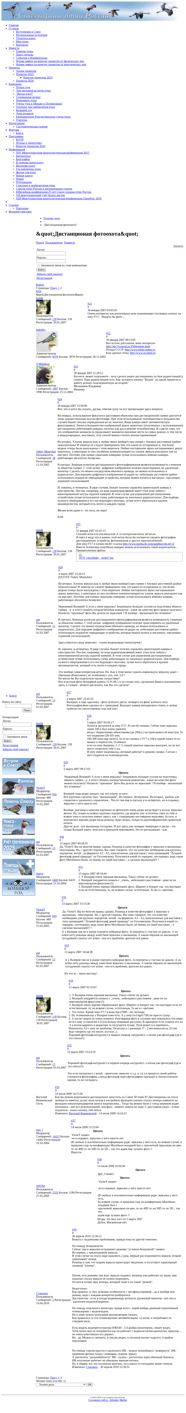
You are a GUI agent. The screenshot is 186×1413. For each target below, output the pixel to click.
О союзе (14, 28)
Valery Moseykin (46, 451)
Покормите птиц (26, 100)
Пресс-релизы (24, 54)
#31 (80, 867)
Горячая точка (24, 51)
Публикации (24, 182)
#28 (89, 715)
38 (53, 458)
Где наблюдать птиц (28, 169)
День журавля (24, 113)
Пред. (53, 288)
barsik (39, 298)
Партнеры (22, 208)
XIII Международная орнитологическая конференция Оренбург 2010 (59, 198)
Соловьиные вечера (28, 97)
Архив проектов (26, 70)
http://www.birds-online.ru (140, 349)
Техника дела (51, 218)
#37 (73, 1120)
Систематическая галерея (31, 126)
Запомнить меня (17, 736)
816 (54, 794)
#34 (71, 980)
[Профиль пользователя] (43, 313)
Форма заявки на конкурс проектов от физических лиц (50, 61)
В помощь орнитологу (30, 162)
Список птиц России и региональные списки (44, 188)
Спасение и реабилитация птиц (35, 185)
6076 (55, 356)
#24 (60, 399)
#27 (69, 692)
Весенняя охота (25, 165)
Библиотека (23, 156)
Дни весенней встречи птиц (33, 90)
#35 (69, 1045)
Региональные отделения (31, 35)
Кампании (15, 84)
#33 (66, 945)
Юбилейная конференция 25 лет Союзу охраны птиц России (53, 191)
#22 (108, 333)
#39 (74, 1229)
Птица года (23, 87)
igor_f (39, 1129)
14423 (56, 1136)
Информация (17, 149)
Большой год (24, 110)
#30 (62, 836)
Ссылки (14, 205)
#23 (76, 366)
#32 (64, 897)
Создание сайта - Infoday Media (107, 1400)
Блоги (19, 133)
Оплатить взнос (26, 38)
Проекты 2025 (25, 74)
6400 (55, 880)
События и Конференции (31, 57)
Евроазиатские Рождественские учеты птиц (43, 116)
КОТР (20, 139)
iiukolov (41, 329)
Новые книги (24, 175)
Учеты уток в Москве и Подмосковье (39, 103)
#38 (99, 1159)
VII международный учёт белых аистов (40, 195)
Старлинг (42, 1293)
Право (20, 178)
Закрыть (178, 245)
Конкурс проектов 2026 (30, 146)
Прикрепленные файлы (90, 550)
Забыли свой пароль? (16, 749)
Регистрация (10, 745)
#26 (60, 567)
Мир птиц (22, 41)
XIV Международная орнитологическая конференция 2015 (52, 152)
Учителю (21, 120)
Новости (14, 48)
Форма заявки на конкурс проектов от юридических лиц (51, 64)
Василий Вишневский (83, 1113)
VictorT (40, 787)
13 (53, 626)
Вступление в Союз (28, 31)
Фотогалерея (17, 123)
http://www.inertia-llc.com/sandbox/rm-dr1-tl (148, 543)
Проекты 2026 (25, 80)
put (38, 619)
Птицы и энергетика (29, 142)
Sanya (39, 873)
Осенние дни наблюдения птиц (35, 106)
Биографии (23, 159)
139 (54, 319)
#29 (66, 762)
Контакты (22, 44)
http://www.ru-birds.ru (142, 352)
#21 (90, 303)
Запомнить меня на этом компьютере (64, 265)
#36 (57, 1087)
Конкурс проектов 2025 (37, 77)
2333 (55, 1192)
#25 (78, 524)
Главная (14, 25)
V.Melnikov (43, 364)
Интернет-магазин (20, 211)
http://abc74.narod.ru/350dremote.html (128, 346)
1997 (55, 388)
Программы (16, 136)
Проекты (14, 67)
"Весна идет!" (24, 93)
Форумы (14, 129)
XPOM (40, 1186)
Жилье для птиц (26, 172)
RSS (38, 291)
